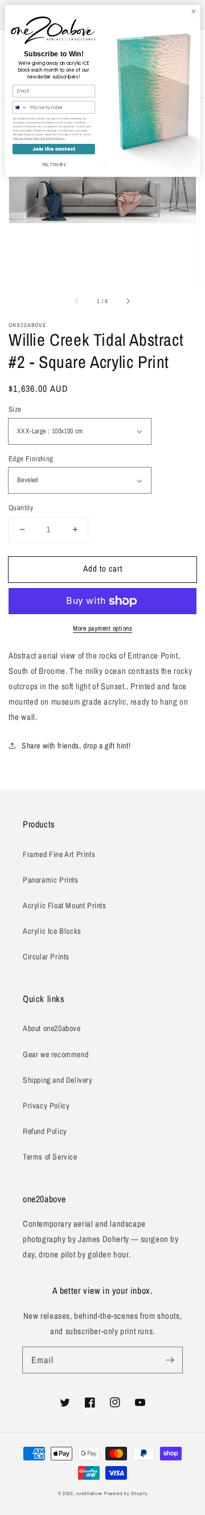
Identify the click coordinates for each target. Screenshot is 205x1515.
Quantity (21, 507)
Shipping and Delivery (58, 1080)
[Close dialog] (193, 11)
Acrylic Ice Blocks (52, 931)
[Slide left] (77, 300)
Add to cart (102, 568)
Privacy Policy (46, 1105)
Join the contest (54, 149)
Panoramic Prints (51, 880)
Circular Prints (46, 956)
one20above (89, 1493)
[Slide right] (127, 300)
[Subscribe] (169, 1359)
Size (15, 409)
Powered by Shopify (125, 1493)
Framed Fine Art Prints (59, 854)
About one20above (52, 1028)
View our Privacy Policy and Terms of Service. (39, 138)
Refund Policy (45, 1131)
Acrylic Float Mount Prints (64, 905)
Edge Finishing (31, 458)
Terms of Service (50, 1157)
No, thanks (54, 164)
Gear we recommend (55, 1054)
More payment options (102, 628)
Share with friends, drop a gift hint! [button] (76, 745)
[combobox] (20, 107)
